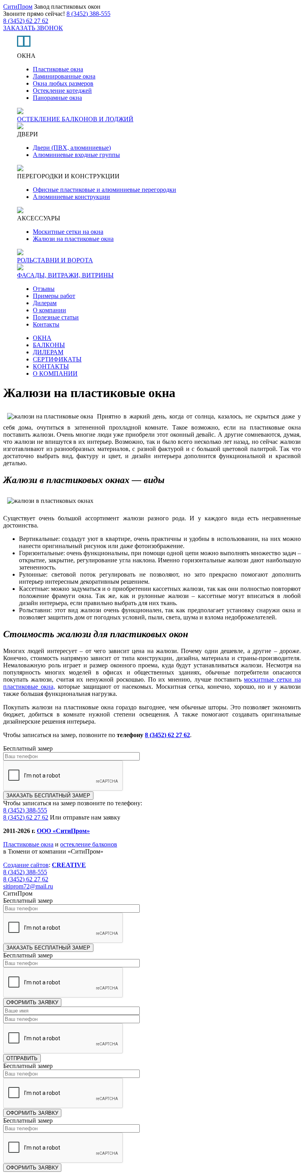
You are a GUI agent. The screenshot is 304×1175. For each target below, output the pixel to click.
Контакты (46, 324)
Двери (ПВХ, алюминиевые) (72, 147)
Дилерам (45, 303)
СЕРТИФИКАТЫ (57, 359)
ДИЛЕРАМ (48, 352)
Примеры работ (54, 295)
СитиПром (17, 6)
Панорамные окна (57, 97)
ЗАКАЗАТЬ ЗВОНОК (33, 28)
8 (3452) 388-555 (88, 13)
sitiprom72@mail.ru (28, 886)
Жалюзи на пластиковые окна (73, 238)
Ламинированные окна (64, 76)
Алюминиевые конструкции (71, 196)
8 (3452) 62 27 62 (25, 20)
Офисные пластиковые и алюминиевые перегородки (104, 189)
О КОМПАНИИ (55, 373)
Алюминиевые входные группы (76, 154)
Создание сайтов (26, 865)
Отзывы (44, 288)
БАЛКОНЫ (49, 345)
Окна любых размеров (63, 83)
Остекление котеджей (62, 90)
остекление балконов (88, 844)
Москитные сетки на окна (68, 231)
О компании (49, 310)
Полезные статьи (56, 317)
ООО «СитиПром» (63, 830)
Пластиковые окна (58, 69)
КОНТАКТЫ (51, 366)
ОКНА (42, 337)
